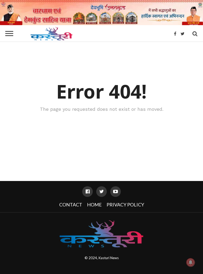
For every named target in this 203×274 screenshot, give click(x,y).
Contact (70, 204)
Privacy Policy (125, 204)
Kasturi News (109, 258)
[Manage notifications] (190, 262)
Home (94, 204)
